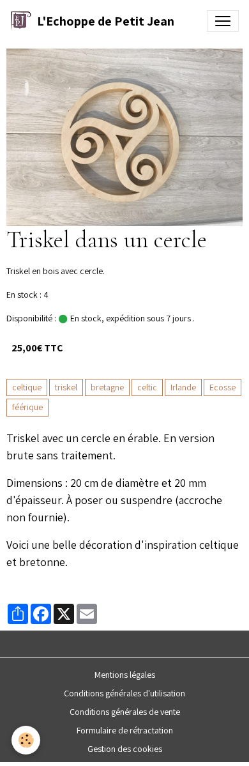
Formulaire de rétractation (125, 730)
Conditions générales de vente (125, 711)
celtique (27, 387)
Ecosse (222, 387)
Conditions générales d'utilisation (124, 693)
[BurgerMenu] (223, 21)
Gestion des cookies (124, 749)
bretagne (107, 387)
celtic (147, 387)
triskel (66, 387)
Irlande (183, 387)
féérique (27, 407)
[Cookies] (25, 740)
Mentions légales (124, 674)
